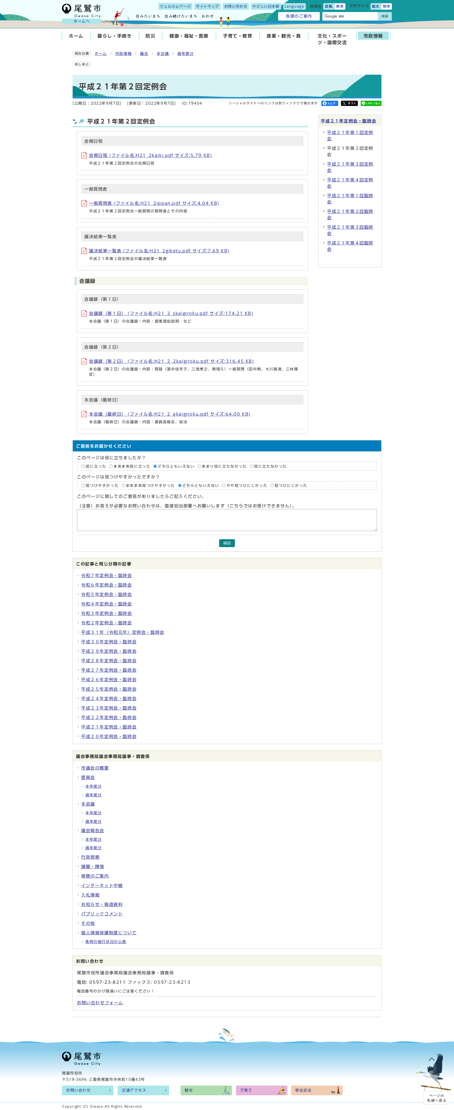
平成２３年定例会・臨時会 (109, 708)
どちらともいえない (176, 466)
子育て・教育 (237, 36)
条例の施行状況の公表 (105, 942)
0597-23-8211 (107, 982)
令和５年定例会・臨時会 (106, 594)
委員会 (88, 777)
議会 (144, 53)
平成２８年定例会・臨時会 (109, 661)
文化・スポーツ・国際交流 (332, 39)
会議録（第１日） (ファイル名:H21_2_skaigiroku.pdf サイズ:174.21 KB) (171, 313)
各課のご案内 (299, 16)
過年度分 (185, 53)
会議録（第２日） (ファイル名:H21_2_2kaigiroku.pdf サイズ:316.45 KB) (171, 361)
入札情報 (90, 895)
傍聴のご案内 (95, 876)
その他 (88, 923)
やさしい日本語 (265, 6)
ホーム (76, 36)
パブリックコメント (102, 914)
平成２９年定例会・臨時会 (109, 651)
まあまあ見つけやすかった (150, 485)
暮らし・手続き (114, 36)
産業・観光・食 (284, 36)
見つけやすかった (102, 485)
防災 (150, 36)
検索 (384, 16)
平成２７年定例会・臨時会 (109, 670)
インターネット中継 (102, 885)
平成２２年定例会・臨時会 (109, 717)
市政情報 (373, 36)
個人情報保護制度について (109, 933)
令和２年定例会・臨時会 (106, 623)
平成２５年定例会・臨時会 (109, 689)
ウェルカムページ (175, 6)
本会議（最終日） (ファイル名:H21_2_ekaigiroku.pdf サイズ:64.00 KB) (170, 414)
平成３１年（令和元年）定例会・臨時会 (122, 632)
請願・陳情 (92, 866)
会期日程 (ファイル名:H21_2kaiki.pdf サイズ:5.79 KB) (150, 155)
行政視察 (90, 857)
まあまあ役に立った (131, 466)
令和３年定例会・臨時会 (106, 613)
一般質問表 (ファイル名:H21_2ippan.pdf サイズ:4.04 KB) (154, 203)
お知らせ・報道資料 (102, 904)
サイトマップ (207, 6)
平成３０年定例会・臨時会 (109, 642)
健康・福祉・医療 (189, 36)
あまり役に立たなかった (224, 466)
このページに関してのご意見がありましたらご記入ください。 (142, 496)
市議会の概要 (95, 768)
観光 (189, 1090)
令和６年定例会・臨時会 (106, 585)
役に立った (96, 466)
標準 (340, 6)
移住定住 (303, 1090)
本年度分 (93, 786)
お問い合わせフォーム (100, 1003)
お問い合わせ (235, 6)
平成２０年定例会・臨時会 (109, 736)
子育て (246, 1090)
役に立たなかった (270, 466)
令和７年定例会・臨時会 (106, 575)
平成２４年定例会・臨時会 (109, 698)
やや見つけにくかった (247, 485)
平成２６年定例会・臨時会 (109, 680)
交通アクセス (134, 1090)
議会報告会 (92, 830)
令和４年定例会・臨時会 (106, 604)
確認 (227, 543)
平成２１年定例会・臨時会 (348, 121)
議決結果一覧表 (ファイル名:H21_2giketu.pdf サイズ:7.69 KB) (159, 251)
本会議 (163, 53)
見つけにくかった (291, 485)
